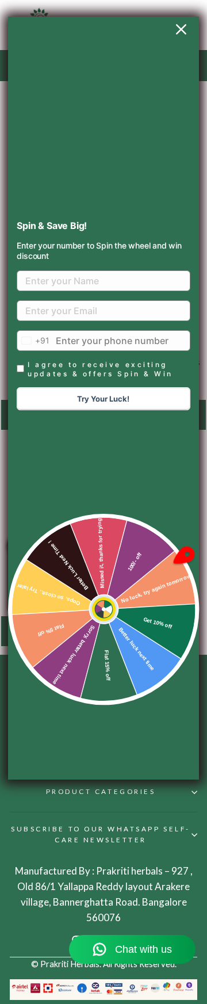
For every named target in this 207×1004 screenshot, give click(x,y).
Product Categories (101, 791)
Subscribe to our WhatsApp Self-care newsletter (100, 834)
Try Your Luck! (103, 398)
